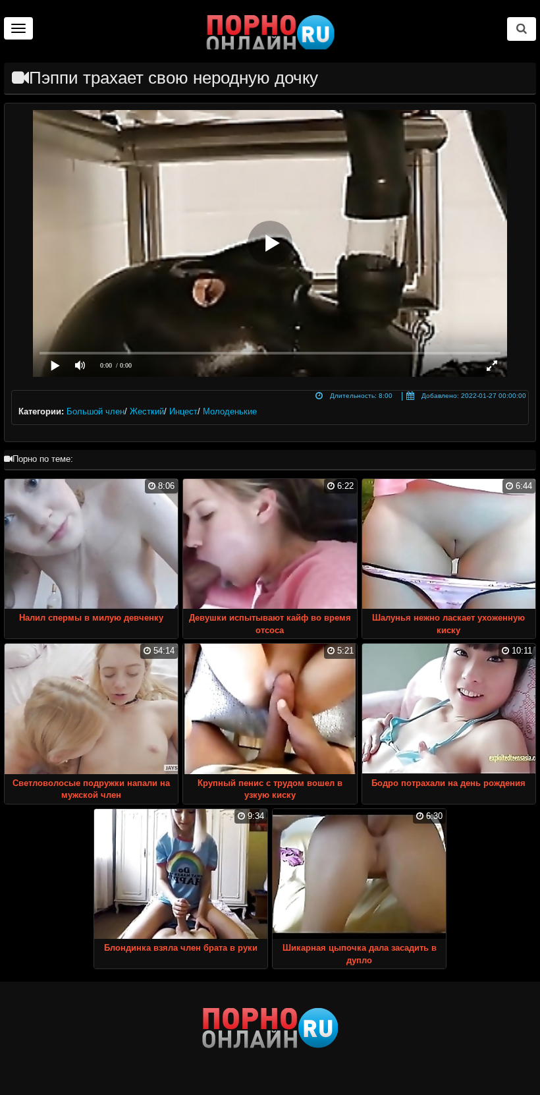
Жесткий (147, 411)
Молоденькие (230, 411)
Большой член (95, 411)
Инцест (183, 411)
